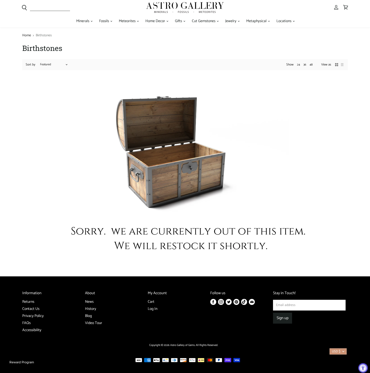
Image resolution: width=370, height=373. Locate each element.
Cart (151, 302)
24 (298, 64)
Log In (152, 309)
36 (304, 64)
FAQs (26, 323)
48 (311, 64)
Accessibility (31, 330)
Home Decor (155, 21)
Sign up (282, 318)
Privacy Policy (33, 316)
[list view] (342, 64)
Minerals (83, 21)
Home (26, 35)
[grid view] (336, 64)
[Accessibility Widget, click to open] (363, 368)
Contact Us (30, 309)
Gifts (179, 21)
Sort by (30, 64)
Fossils (104, 21)
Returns (28, 302)
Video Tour (93, 323)
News (89, 302)
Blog (88, 316)
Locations (284, 21)
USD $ (336, 351)
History (90, 309)
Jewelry (231, 21)
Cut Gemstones (204, 21)
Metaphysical (256, 21)
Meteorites (127, 21)
